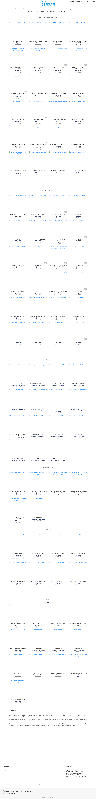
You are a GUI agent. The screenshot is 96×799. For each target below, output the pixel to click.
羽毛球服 (36, 9)
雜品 (54, 12)
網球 (62, 9)
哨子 (59, 12)
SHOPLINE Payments (50, 797)
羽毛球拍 (29, 9)
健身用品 (43, 12)
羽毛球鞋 (42, 9)
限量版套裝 (21, 9)
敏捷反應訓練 (68, 9)
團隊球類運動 (76, 9)
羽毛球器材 (55, 9)
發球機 (48, 9)
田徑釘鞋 (49, 12)
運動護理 (30, 12)
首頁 (16, 9)
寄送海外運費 (64, 12)
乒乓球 (36, 12)
